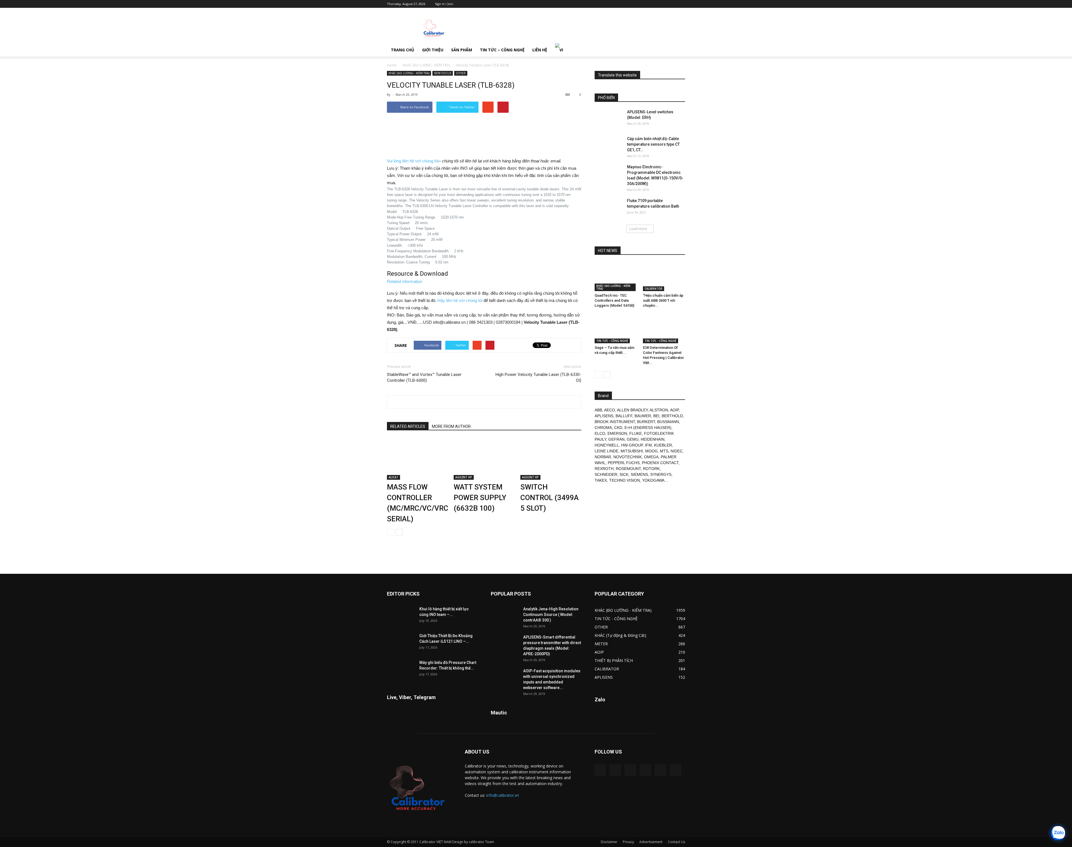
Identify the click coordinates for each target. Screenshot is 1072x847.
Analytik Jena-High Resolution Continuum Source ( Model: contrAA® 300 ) (550, 614)
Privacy (628, 841)
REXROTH (604, 468)
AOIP (674, 410)
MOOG (651, 451)
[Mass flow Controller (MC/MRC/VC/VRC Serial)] (417, 459)
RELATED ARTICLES (407, 426)
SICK (623, 474)
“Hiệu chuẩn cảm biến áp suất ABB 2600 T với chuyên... (663, 300)
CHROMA (603, 427)
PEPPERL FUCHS (624, 462)
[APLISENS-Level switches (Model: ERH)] (609, 119)
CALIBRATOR (653, 289)
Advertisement (650, 841)
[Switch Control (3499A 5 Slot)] (550, 459)
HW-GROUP (632, 445)
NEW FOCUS (442, 73)
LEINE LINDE (606, 451)
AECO (609, 410)
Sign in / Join (444, 4)
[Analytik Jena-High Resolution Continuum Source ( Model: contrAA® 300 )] (505, 616)
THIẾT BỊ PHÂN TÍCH (614, 660)
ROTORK (651, 468)
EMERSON (617, 433)
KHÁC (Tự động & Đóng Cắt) (620, 635)
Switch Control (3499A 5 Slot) (549, 497)
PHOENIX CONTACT (660, 462)
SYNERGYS (660, 474)
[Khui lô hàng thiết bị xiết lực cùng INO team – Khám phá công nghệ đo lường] (401, 616)
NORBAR (603, 457)
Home (392, 65)
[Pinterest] (653, 4)
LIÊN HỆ (539, 49)
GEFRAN (616, 439)
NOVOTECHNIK (627, 457)
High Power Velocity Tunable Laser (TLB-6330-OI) (538, 377)
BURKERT (646, 421)
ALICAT (393, 477)
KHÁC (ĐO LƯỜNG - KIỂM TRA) (426, 65)
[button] (678, 50)
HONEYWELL (607, 445)
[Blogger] (635, 4)
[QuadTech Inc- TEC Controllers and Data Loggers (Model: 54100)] (616, 276)
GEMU (632, 439)
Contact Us (676, 841)
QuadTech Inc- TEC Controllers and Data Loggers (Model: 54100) (614, 300)
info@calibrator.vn (502, 795)
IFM (648, 445)
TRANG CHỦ (402, 49)
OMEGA (651, 457)
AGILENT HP (463, 477)
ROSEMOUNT (628, 468)
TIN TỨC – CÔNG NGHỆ (502, 49)
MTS (664, 451)
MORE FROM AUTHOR (451, 426)
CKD (618, 427)
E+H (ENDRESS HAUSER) (647, 427)
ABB (598, 410)
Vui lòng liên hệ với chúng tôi (413, 161)
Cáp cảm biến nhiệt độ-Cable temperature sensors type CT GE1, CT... (653, 144)
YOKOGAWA (653, 480)
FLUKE (635, 433)
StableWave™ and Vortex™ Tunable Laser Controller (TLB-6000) (424, 377)
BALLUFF (624, 416)
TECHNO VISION (624, 480)
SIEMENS (639, 474)
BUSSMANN (668, 421)
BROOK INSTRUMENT (615, 421)
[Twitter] (671, 4)
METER (601, 643)
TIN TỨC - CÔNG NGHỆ (612, 341)
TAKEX (601, 480)
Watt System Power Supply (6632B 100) (480, 497)
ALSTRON (659, 410)
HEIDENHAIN (652, 439)
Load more (638, 228)
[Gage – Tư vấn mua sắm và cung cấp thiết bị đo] (616, 328)
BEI (656, 416)
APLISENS (604, 416)
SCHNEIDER (606, 474)
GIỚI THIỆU (432, 49)
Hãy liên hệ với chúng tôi (459, 300)
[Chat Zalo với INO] (1058, 833)
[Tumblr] (662, 4)
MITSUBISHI (632, 451)
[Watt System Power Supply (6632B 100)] (484, 459)
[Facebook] (644, 4)
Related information (404, 281)
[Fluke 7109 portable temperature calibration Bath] (609, 207)
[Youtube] (681, 4)
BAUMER (643, 416)
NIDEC (677, 451)
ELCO (600, 433)
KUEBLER (663, 445)
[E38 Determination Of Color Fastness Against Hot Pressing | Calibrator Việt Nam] (664, 328)
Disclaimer (609, 841)
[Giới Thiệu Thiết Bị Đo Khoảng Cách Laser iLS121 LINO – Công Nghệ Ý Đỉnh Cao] (401, 642)
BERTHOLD (672, 416)
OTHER (461, 73)
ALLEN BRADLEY (632, 410)
